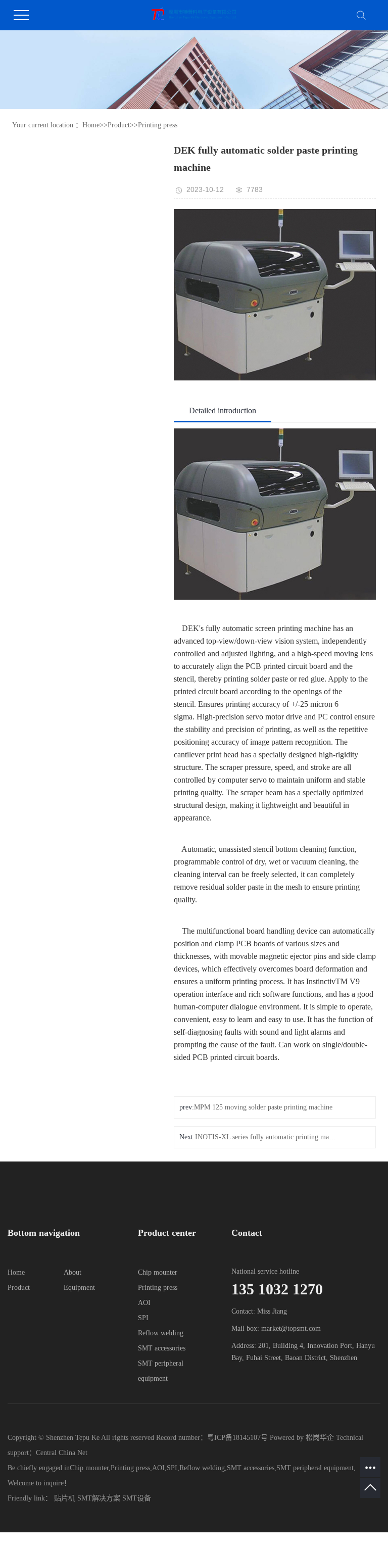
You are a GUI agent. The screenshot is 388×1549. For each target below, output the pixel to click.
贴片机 (64, 1498)
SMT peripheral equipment (315, 1468)
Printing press (157, 125)
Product (119, 125)
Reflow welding (160, 1333)
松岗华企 (320, 1437)
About (72, 1272)
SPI (143, 1318)
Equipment (79, 1287)
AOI (144, 1302)
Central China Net (61, 1453)
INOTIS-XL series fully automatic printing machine (266, 1137)
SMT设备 (136, 1498)
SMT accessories (161, 1348)
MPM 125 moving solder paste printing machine (263, 1107)
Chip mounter (157, 1272)
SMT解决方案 (98, 1498)
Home (91, 125)
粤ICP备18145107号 (237, 1437)
